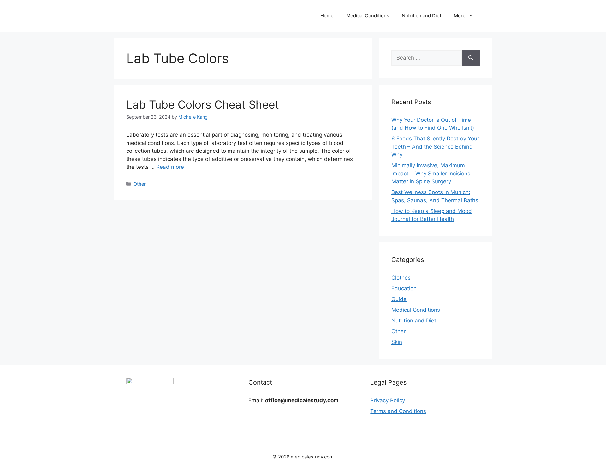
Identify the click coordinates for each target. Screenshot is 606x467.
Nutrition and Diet (421, 16)
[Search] (471, 58)
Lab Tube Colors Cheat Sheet (202, 104)
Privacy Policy (387, 400)
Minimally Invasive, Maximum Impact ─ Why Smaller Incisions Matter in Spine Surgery (430, 173)
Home (327, 16)
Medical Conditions (367, 16)
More (460, 16)
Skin (396, 342)
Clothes (401, 278)
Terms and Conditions (398, 411)
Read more (170, 167)
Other (140, 183)
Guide (399, 299)
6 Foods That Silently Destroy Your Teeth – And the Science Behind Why (435, 146)
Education (404, 288)
